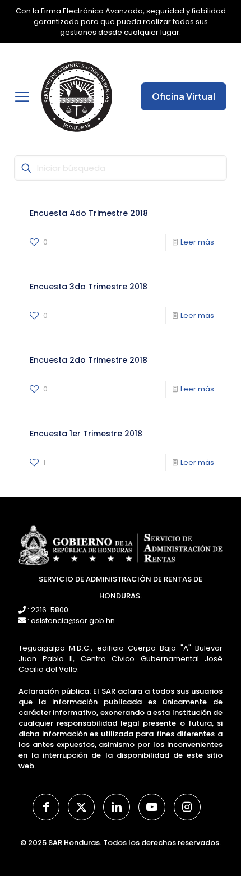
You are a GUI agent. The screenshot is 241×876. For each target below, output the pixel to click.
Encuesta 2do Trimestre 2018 (88, 360)
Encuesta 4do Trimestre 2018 (89, 213)
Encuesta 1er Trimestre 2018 (86, 433)
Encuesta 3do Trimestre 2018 (88, 286)
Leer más (197, 242)
